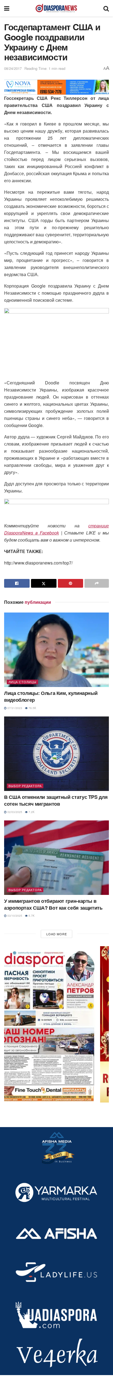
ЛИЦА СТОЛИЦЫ (22, 682)
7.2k (31, 812)
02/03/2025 (14, 812)
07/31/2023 (14, 708)
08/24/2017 (13, 68)
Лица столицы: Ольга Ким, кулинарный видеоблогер (50, 696)
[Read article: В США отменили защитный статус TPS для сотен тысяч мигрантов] (56, 753)
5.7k (31, 916)
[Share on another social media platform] (96, 583)
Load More (56, 934)
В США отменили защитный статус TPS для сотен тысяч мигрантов (56, 800)
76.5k (32, 708)
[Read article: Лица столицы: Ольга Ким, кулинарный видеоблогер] (56, 650)
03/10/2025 (14, 916)
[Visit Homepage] (56, 8)
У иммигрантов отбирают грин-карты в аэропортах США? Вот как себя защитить (53, 904)
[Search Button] (106, 8)
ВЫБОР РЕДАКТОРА (25, 786)
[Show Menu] (6, 8)
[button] (56, 1024)
